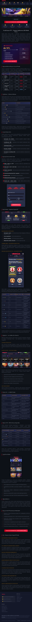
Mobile (28, 3)
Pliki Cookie (28, 620)
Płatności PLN (22, 3)
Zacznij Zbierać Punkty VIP (10, 61)
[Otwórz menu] (29, 1)
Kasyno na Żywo (19, 598)
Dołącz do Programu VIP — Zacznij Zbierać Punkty (16, 530)
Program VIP (4, 3)
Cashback (9, 3)
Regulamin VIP (4, 610)
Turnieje (14, 3)
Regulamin (19, 620)
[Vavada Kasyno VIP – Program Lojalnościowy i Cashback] (4, 1)
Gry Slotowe (18, 601)
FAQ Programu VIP (4, 607)
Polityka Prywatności (5, 611)
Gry (18, 3)
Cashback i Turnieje (19, 597)
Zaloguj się (16, 19)
